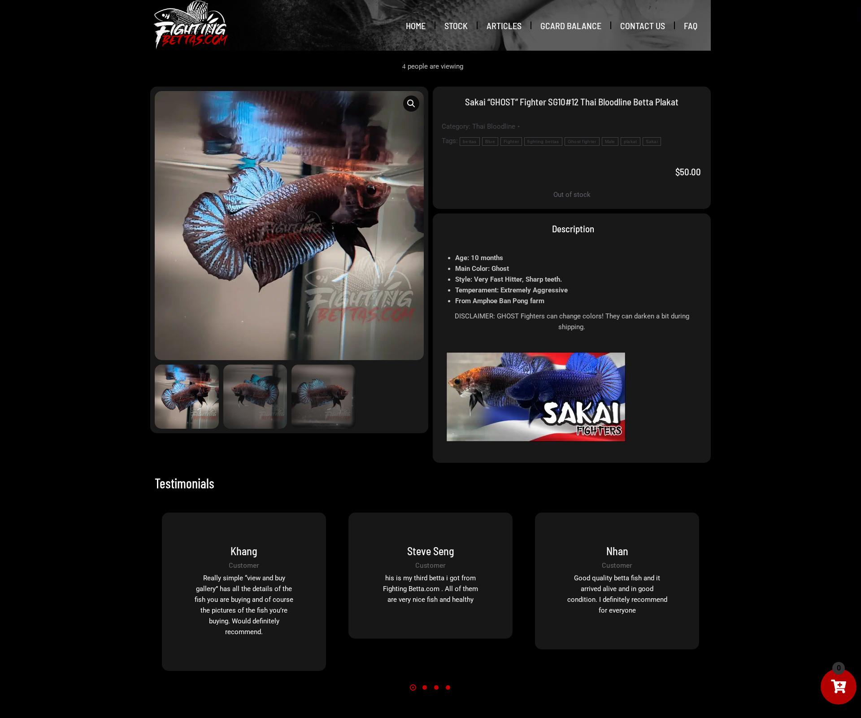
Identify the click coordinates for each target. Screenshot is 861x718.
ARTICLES (504, 25)
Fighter (511, 141)
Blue (490, 141)
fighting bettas (543, 141)
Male (610, 141)
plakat (630, 141)
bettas (470, 141)
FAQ (690, 25)
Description (573, 228)
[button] (411, 104)
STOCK (456, 25)
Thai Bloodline (493, 126)
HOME (416, 25)
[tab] (572, 228)
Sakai (652, 141)
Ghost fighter (582, 141)
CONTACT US (642, 25)
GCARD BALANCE (570, 25)
